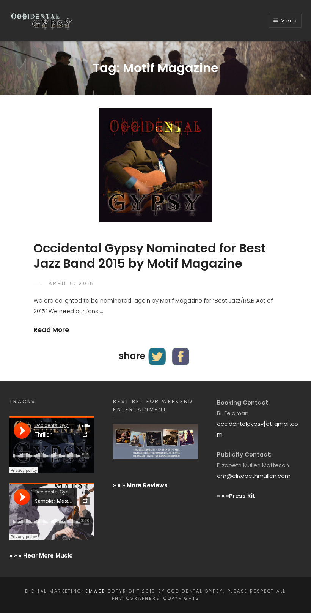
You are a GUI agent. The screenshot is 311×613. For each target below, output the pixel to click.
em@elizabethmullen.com (254, 476)
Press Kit (242, 496)
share (132, 356)
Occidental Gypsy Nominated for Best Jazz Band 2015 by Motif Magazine (149, 256)
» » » (223, 496)
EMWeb (95, 591)
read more (51, 329)
